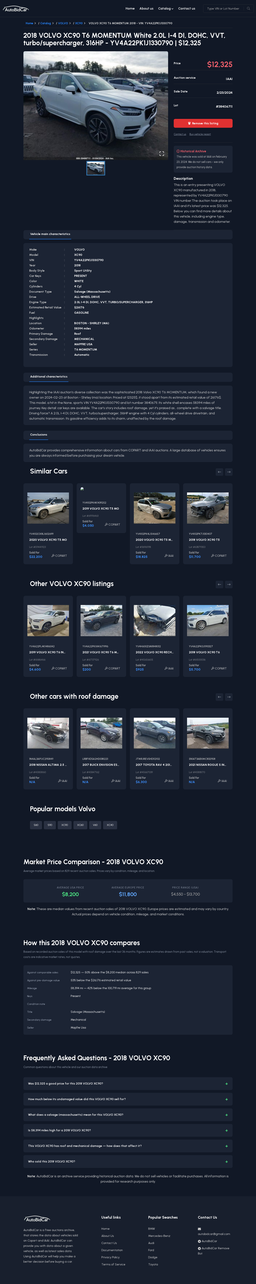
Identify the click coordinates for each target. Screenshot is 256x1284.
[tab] (50, 234)
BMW (151, 1228)
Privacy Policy (110, 1257)
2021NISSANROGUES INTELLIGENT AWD (218, 765)
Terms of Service (113, 1264)
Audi (151, 1243)
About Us (107, 1236)
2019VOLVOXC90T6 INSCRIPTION (54, 652)
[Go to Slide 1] (95, 168)
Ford (151, 1250)
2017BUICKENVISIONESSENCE (104, 765)
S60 (36, 825)
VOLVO (63, 23)
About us (146, 8)
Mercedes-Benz (159, 1236)
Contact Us (109, 1243)
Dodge (152, 1257)
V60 (95, 825)
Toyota (153, 1264)
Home (130, 8)
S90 (50, 825)
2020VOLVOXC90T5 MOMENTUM (161, 540)
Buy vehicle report (200, 134)
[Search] (248, 8)
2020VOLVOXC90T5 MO (48, 540)
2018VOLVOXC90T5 (204, 540)
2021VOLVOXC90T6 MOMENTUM (107, 652)
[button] (95, 105)
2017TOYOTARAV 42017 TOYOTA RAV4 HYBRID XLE (173, 765)
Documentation (112, 1250)
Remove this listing (203, 123)
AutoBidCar (209, 1241)
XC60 (80, 825)
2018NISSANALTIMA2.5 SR (49, 765)
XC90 (79, 23)
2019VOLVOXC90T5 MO (100, 508)
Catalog (164, 8)
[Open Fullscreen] (161, 153)
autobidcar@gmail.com (214, 1234)
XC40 (110, 825)
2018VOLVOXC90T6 (204, 652)
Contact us (186, 8)
